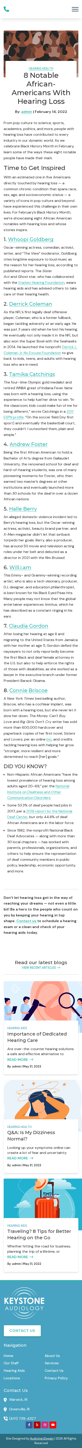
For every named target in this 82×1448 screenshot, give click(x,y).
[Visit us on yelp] (37, 1425)
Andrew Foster (29, 444)
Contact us (26, 920)
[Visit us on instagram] (44, 1425)
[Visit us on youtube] (52, 1425)
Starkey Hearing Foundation (41, 282)
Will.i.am (20, 567)
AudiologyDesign (42, 1438)
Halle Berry (23, 509)
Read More (17, 1059)
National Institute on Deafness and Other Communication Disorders (38, 792)
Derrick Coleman (30, 304)
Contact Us (22, 1330)
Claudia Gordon (28, 626)
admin (26, 111)
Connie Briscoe (28, 690)
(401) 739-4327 (22, 1418)
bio (49, 739)
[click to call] (6, 9)
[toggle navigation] (75, 9)
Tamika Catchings (32, 374)
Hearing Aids (17, 1028)
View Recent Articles (39, 968)
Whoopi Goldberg (31, 239)
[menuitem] (20, 1356)
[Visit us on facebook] (29, 1425)
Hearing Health (41, 68)
